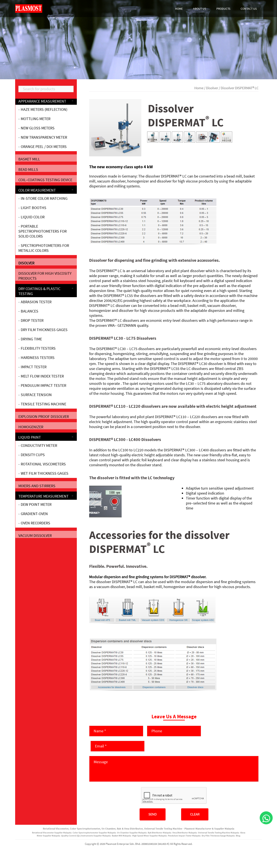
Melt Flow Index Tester (42, 376)
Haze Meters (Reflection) (44, 109)
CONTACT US (249, 9)
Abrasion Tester (36, 301)
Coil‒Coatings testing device (45, 179)
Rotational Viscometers (43, 464)
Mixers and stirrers (36, 485)
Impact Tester (34, 366)
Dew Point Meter (36, 504)
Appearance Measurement (42, 101)
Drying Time (31, 338)
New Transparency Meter (44, 137)
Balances (29, 311)
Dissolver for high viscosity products (44, 276)
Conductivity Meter (39, 445)
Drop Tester (32, 320)
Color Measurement (37, 190)
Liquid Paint (29, 437)
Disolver (212, 88)
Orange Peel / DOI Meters (44, 146)
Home (198, 88)
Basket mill (29, 159)
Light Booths (33, 207)
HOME (179, 9)
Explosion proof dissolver (43, 416)
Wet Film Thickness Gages (44, 473)
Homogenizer (30, 426)
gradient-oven (34, 513)
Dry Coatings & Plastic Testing (39, 291)
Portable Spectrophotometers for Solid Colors (42, 231)
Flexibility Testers (38, 348)
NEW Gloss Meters (38, 127)
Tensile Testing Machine (43, 403)
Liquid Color (33, 216)
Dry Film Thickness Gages (44, 329)
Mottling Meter (35, 118)
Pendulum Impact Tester (43, 385)
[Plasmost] (28, 8)
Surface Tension (36, 394)
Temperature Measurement (43, 496)
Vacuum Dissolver (35, 535)
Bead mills (28, 169)
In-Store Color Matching (44, 198)
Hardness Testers (38, 357)
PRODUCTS (223, 9)
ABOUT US (199, 9)
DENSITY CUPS (33, 454)
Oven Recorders (35, 522)
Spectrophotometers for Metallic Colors (43, 248)
